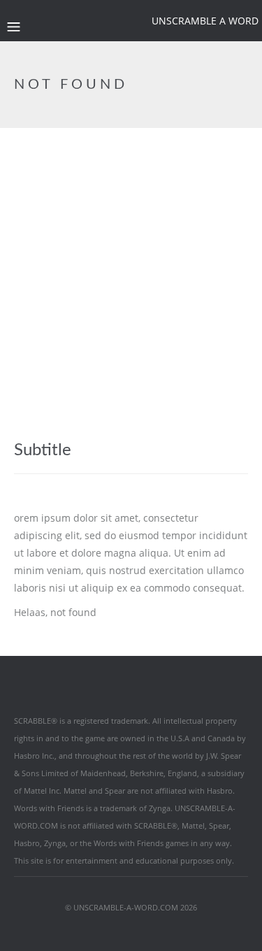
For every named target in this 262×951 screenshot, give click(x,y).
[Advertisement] (131, 266)
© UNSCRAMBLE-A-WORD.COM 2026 (131, 907)
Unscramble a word (205, 20)
